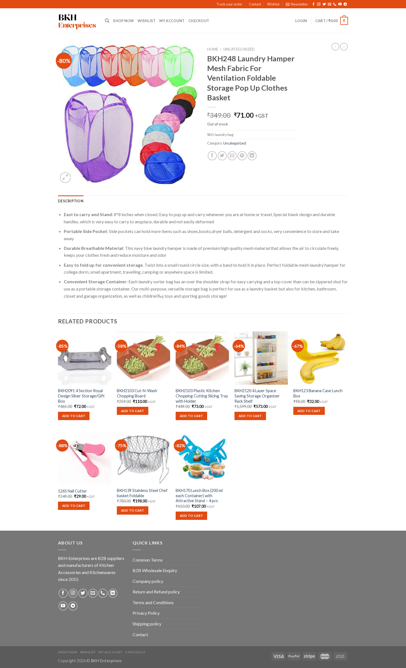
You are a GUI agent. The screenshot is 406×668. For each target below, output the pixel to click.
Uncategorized (239, 49)
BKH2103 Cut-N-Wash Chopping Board (137, 393)
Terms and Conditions (153, 602)
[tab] (70, 200)
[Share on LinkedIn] (252, 155)
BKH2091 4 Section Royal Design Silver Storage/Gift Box (81, 395)
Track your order (229, 4)
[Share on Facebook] (212, 155)
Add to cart (74, 416)
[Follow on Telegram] (345, 4)
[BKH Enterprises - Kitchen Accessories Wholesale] (77, 21)
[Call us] (334, 4)
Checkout (198, 21)
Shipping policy (147, 623)
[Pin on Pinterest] (242, 155)
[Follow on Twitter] (324, 4)
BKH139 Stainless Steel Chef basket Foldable (142, 493)
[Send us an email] (329, 4)
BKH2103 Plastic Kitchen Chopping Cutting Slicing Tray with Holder (202, 395)
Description (70, 201)
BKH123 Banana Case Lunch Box (317, 393)
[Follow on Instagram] (318, 4)
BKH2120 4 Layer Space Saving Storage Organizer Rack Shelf (257, 395)
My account (171, 21)
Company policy (148, 581)
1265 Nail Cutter (72, 491)
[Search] (107, 20)
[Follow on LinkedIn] (112, 593)
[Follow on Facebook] (313, 4)
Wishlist (273, 4)
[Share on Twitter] (222, 155)
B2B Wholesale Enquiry (155, 570)
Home (212, 49)
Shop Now (123, 21)
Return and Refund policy (156, 591)
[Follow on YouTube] (340, 4)
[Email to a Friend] (232, 155)
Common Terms (148, 559)
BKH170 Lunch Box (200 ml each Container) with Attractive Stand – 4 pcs (199, 495)
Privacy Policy (146, 612)
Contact (255, 4)
